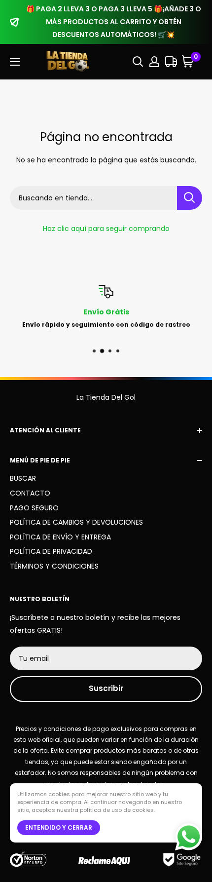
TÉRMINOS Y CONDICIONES (54, 566)
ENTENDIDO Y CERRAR (58, 827)
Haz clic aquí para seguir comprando (106, 228)
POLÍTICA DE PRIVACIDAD (51, 551)
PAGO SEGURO (34, 508)
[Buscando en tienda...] (189, 198)
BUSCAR (23, 478)
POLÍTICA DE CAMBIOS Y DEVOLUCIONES (76, 522)
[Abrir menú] (15, 62)
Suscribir (106, 688)
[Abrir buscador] (138, 61)
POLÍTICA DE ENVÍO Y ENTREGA (60, 537)
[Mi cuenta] (154, 61)
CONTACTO (30, 493)
